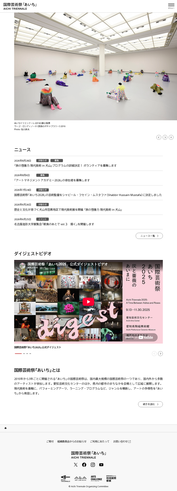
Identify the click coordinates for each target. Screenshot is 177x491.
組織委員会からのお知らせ (71, 441)
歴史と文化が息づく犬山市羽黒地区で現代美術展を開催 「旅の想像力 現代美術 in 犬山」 (68, 210)
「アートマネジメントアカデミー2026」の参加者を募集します (52, 180)
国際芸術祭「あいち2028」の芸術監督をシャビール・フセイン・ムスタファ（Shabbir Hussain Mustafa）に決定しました (88, 195)
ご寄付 (50, 441)
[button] (158, 137)
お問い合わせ (120, 441)
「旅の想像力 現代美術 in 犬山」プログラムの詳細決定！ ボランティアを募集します (65, 165)
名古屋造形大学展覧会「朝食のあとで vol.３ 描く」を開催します (54, 224)
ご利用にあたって (99, 441)
